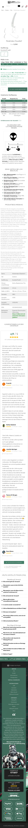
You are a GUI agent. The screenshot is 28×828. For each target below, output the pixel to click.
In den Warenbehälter (17, 89)
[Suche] (19, 6)
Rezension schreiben (15, 562)
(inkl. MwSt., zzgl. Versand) (6, 66)
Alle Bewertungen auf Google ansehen (13, 567)
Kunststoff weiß (6, 50)
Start (2, 10)
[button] (3, 7)
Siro (11, 10)
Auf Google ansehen (8, 387)
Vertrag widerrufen (14, 680)
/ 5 (13, 786)
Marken (7, 10)
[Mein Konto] (22, 6)
